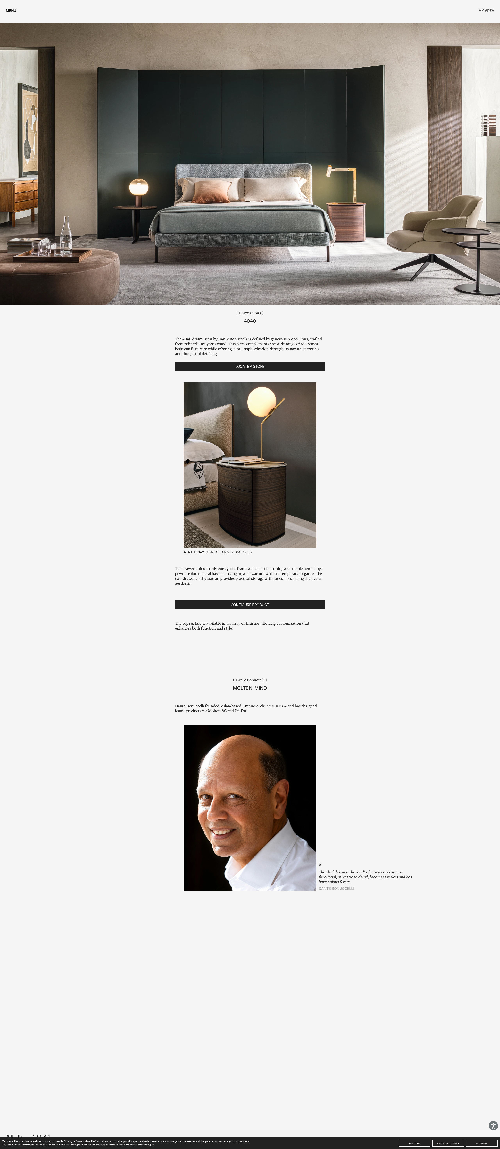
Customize (481, 1143)
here (66, 1144)
